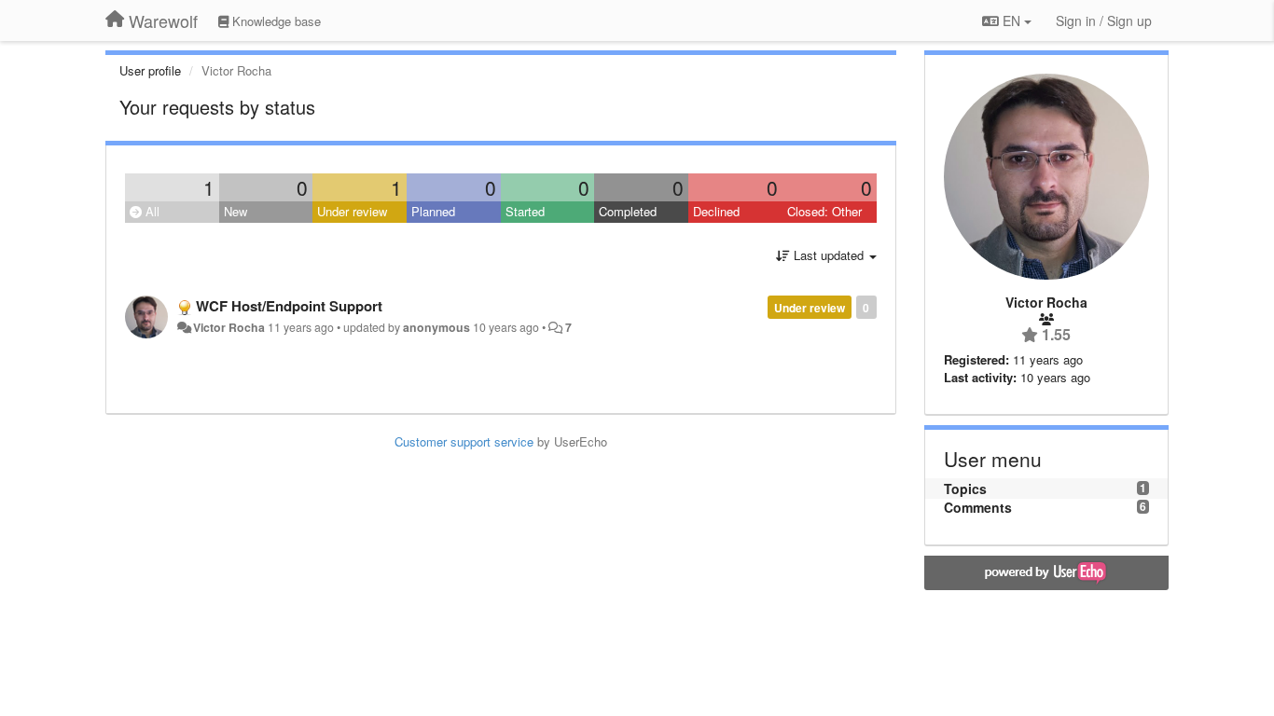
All (150, 211)
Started (525, 211)
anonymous (436, 327)
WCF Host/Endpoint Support (289, 306)
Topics (965, 488)
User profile (150, 70)
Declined (716, 211)
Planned (433, 211)
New (235, 211)
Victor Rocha (229, 327)
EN (1011, 20)
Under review (352, 211)
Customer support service (464, 441)
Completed (628, 211)
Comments (978, 507)
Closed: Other (824, 211)
